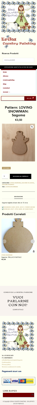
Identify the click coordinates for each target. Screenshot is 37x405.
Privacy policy (6, 364)
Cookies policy (6, 362)
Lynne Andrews (15, 183)
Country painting (8, 80)
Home (5, 72)
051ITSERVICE (19, 403)
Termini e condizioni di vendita (11, 366)
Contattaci (6, 88)
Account (5, 92)
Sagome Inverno (8, 184)
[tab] (18, 197)
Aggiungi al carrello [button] (34, 251)
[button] (32, 127)
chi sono (5, 76)
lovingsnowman (11, 187)
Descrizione (18, 196)
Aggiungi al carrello (20, 176)
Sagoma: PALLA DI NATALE (11, 257)
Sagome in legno (28, 183)
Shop (4, 84)
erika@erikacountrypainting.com (12, 360)
